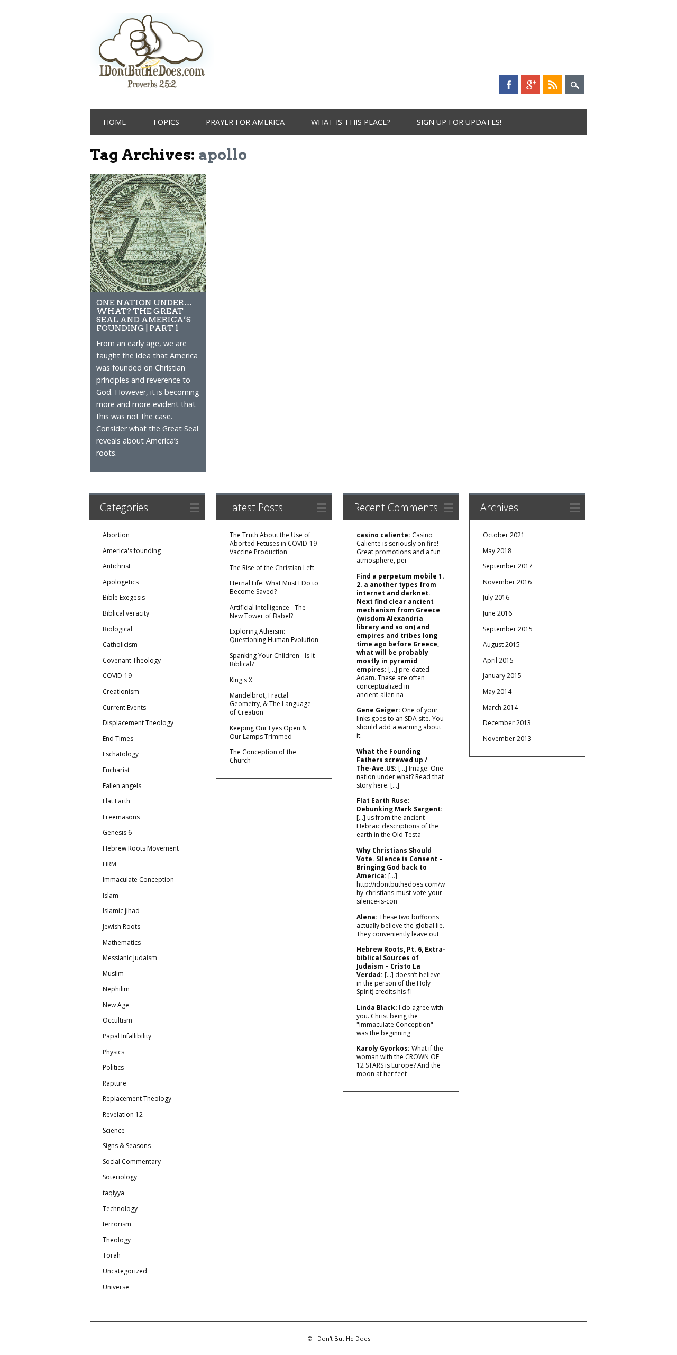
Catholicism (120, 644)
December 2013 (507, 722)
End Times (118, 738)
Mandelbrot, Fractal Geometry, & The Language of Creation (270, 704)
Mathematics (122, 942)
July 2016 (496, 597)
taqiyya (113, 1192)
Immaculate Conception (138, 879)
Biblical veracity (126, 613)
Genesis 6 (117, 832)
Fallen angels (122, 785)
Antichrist (117, 566)
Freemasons (121, 816)
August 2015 (501, 644)
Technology (120, 1208)
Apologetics (121, 581)
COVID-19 (117, 675)
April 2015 (498, 660)
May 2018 (497, 550)
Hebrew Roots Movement (141, 848)
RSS (552, 84)
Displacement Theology (138, 722)
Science (114, 1130)
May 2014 (497, 691)
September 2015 (508, 629)
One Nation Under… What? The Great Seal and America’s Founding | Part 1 (144, 315)
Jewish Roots (121, 926)
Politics (113, 1067)
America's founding (132, 550)
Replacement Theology (137, 1098)
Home (114, 122)
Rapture (114, 1083)
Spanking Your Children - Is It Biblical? (272, 660)
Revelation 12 (123, 1114)
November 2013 (507, 738)
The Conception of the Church (263, 756)
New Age (116, 1004)
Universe (116, 1286)
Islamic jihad (121, 910)
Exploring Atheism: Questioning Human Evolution (274, 635)
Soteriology (120, 1176)
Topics (165, 122)
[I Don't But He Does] (152, 89)
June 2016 (497, 613)
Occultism (117, 1020)
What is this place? (350, 122)
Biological (117, 629)
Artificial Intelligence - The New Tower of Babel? (268, 611)
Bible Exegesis (124, 597)
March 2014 (500, 707)
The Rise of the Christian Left (272, 567)
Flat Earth (116, 801)
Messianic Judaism (130, 957)
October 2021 (504, 534)
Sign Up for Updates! (459, 122)
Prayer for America (245, 122)
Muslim (113, 973)
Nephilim (116, 988)
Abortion (116, 534)
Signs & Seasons (127, 1145)
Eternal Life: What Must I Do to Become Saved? (274, 587)
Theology (117, 1239)
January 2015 (502, 675)
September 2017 (508, 566)
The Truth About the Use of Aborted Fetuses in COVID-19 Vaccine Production (273, 543)
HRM (109, 864)
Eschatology (121, 753)
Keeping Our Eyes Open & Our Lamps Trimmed (268, 732)
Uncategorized (125, 1271)
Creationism (121, 691)
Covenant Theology (132, 660)
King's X (241, 679)
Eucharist (116, 769)
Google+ (530, 84)
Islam (110, 895)
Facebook (508, 84)
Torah (112, 1255)
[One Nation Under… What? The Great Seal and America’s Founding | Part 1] (148, 289)
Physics (113, 1051)
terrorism (117, 1224)
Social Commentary (132, 1161)
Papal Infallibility (127, 1036)
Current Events (124, 707)
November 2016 (507, 581)
